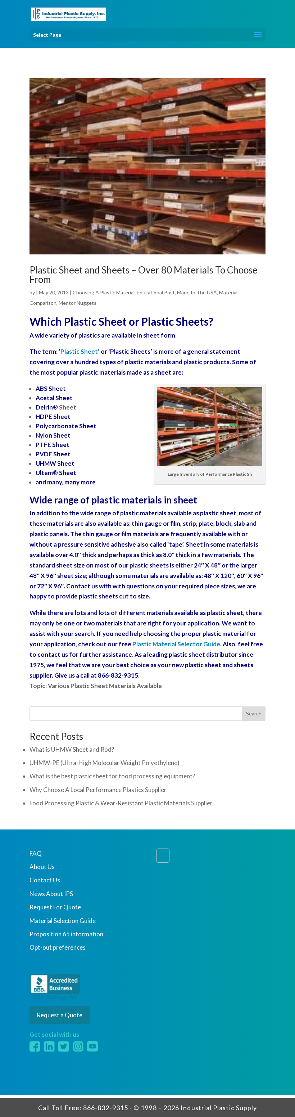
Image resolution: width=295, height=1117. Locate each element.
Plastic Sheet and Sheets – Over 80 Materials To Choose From (144, 274)
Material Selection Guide (63, 920)
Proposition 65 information (66, 934)
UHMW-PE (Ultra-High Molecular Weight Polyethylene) (105, 762)
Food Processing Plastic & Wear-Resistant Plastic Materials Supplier (121, 803)
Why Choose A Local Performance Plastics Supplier (98, 789)
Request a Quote (59, 1015)
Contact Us (45, 880)
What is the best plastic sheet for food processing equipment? (112, 776)
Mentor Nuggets (77, 303)
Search (254, 713)
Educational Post (156, 292)
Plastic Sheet (79, 351)
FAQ (36, 853)
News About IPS (51, 893)
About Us (42, 866)
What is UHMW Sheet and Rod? (72, 749)
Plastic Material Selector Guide (176, 644)
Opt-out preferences (58, 947)
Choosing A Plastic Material (104, 292)
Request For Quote (55, 907)
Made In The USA (197, 292)
